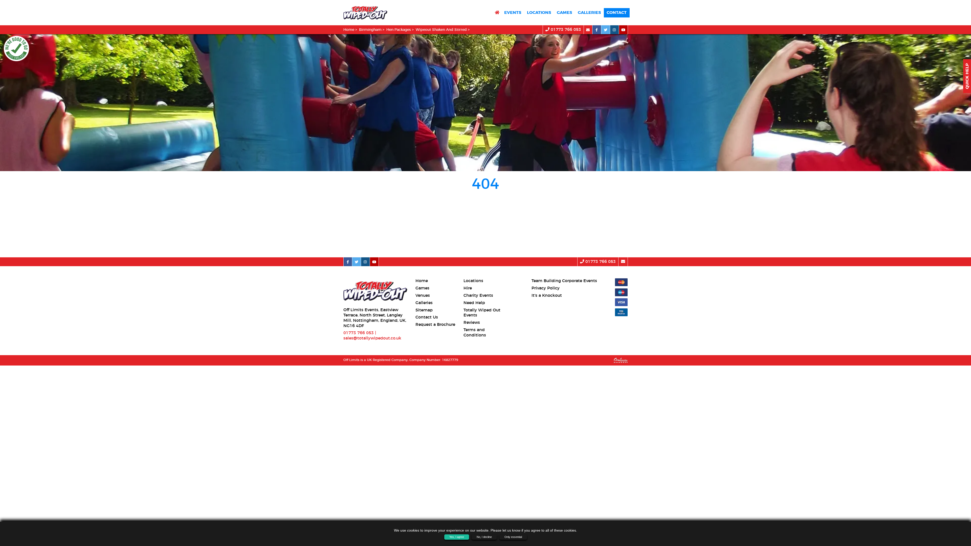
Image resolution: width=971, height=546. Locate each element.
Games (564, 13)
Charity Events (478, 295)
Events (512, 13)
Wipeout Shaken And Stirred (441, 30)
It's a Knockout (547, 295)
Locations (539, 13)
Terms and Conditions (475, 332)
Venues (422, 295)
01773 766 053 (565, 30)
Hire (468, 288)
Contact (617, 13)
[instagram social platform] (614, 29)
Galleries (589, 13)
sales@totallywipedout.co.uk (372, 338)
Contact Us (426, 317)
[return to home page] (497, 12)
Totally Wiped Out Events (482, 312)
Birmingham (370, 30)
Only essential (513, 536)
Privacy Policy (546, 288)
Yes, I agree (456, 536)
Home (348, 30)
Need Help (474, 303)
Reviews (472, 323)
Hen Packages (398, 30)
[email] (588, 29)
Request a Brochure (435, 325)
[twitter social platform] (605, 29)
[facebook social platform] (596, 29)
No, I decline (484, 536)
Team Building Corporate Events (564, 281)
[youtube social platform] (623, 29)
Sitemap (424, 310)
